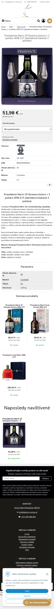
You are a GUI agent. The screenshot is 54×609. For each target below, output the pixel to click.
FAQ (27, 550)
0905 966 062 (32, 2)
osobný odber (45, 2)
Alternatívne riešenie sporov (27, 562)
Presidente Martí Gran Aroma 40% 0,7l (40, 306)
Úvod (3, 27)
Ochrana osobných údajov (27, 565)
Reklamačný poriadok (27, 539)
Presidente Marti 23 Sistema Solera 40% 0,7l (14, 306)
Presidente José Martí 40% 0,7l (14, 356)
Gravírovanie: (9, 123)
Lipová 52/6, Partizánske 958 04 (27, 508)
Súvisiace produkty (10, 140)
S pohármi (25, 280)
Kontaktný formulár (27, 547)
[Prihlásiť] (43, 20)
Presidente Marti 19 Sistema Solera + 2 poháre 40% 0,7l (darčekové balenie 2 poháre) (13, 423)
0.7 (22, 284)
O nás (27, 534)
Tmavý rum (21, 27)
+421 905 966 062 (28, 517)
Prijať (27, 591)
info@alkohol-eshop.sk (13, 2)
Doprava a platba (27, 542)
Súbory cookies (27, 568)
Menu (7, 20)
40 (22, 274)
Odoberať (45, 478)
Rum (11, 27)
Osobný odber (27, 544)
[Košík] (49, 20)
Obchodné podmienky (27, 537)
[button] (49, 600)
